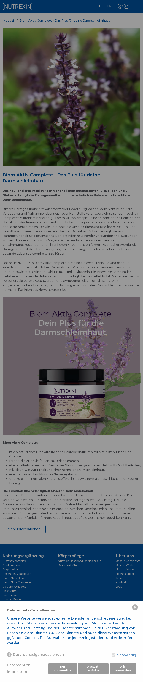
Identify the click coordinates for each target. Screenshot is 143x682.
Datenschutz (18, 665)
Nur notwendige (62, 668)
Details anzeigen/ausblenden (38, 655)
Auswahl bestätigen (93, 668)
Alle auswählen (123, 668)
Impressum (17, 672)
